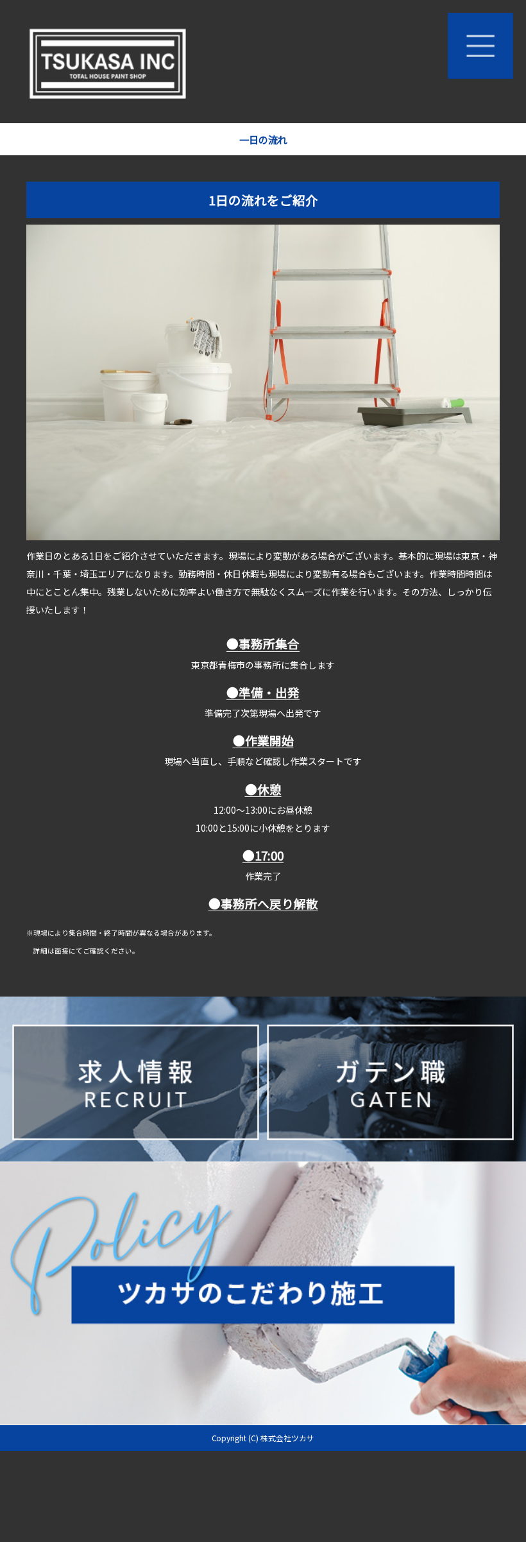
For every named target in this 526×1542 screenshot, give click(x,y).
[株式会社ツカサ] (263, 61)
